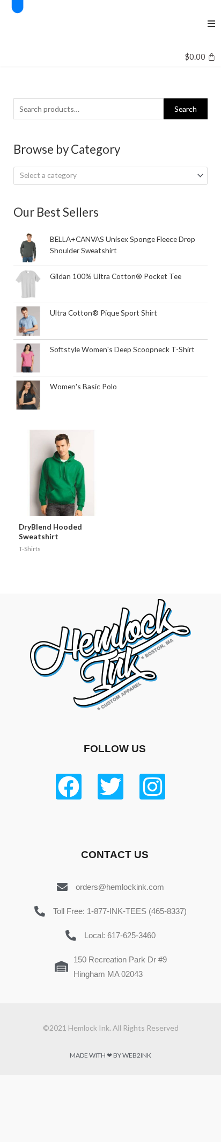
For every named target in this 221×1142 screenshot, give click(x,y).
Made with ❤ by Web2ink (110, 1055)
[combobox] (110, 176)
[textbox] (106, 175)
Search (185, 108)
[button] (211, 23)
